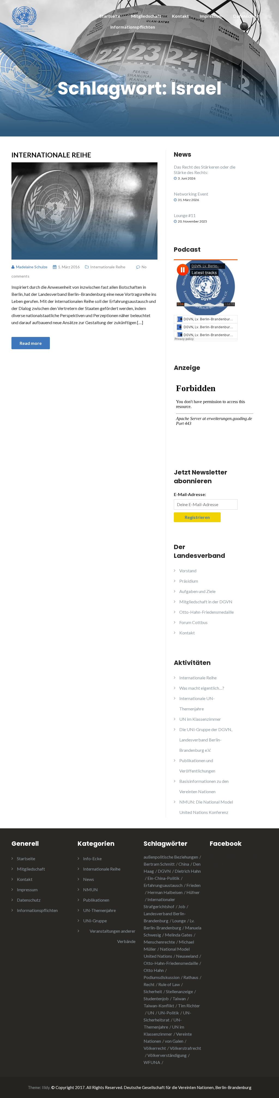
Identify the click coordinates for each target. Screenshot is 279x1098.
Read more (31, 343)
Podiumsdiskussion (162, 977)
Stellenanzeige (179, 991)
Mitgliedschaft (146, 16)
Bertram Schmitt (159, 863)
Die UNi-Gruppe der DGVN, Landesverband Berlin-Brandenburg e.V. (205, 740)
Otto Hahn (154, 970)
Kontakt (180, 16)
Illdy (46, 1087)
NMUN (90, 889)
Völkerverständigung (167, 1055)
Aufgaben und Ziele (197, 591)
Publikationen (96, 899)
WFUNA (152, 1062)
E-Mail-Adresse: (190, 494)
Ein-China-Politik (163, 878)
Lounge (179, 920)
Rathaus (190, 977)
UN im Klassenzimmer (200, 719)
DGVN (164, 871)
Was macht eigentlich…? (201, 688)
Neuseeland (187, 956)
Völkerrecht (155, 1048)
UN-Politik (168, 1012)
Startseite (109, 16)
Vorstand (187, 570)
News (88, 879)
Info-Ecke (92, 858)
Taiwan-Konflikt (159, 1005)
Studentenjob (156, 998)
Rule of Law (169, 984)
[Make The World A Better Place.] (24, 18)
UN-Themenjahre (99, 910)
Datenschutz (246, 16)
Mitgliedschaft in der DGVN (205, 601)
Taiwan (179, 998)
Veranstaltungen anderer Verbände (112, 936)
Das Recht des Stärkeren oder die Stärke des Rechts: (204, 169)
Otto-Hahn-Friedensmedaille (206, 612)
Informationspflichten (132, 26)
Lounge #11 (185, 215)
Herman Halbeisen (165, 892)
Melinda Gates (178, 934)
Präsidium (188, 580)
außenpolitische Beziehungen (171, 856)
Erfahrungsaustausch (163, 885)
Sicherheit (153, 991)
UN (150, 1012)
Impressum (211, 16)
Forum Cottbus (193, 622)
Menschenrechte (159, 941)
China (183, 863)
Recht (149, 984)
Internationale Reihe (51, 155)
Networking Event (191, 193)
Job (181, 906)
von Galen (174, 1041)
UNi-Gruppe (95, 920)
